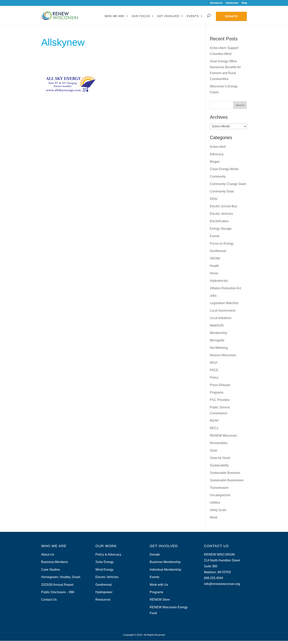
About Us (47, 554)
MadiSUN (217, 325)
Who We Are (114, 16)
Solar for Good (220, 458)
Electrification (219, 221)
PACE (214, 370)
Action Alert (218, 146)
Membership (218, 333)
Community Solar (222, 191)
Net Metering (219, 347)
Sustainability (219, 465)
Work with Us (159, 584)
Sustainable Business (225, 472)
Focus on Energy (222, 243)
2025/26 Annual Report (57, 584)
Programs (216, 392)
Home (214, 273)
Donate (231, 16)
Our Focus (141, 16)
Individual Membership (165, 569)
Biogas (215, 161)
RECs (214, 428)
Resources (216, 3)
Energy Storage (221, 228)
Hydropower (103, 592)
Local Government (222, 310)
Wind (213, 517)
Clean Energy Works (224, 169)
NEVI (213, 362)
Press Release (220, 385)
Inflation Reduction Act (225, 288)
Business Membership (165, 562)
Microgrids (217, 340)
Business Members (54, 562)
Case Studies (50, 569)
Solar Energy (104, 562)
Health (214, 265)
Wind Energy (104, 569)
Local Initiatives (220, 318)
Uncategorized (220, 495)
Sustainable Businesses (227, 480)
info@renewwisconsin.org (222, 584)
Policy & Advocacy (108, 554)
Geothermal (218, 251)
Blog (244, 3)
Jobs (213, 295)
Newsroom (232, 3)
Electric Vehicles (221, 213)
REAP (214, 420)
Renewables (218, 443)
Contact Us (49, 599)
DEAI (213, 198)
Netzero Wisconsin (223, 355)
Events (193, 16)
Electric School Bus (223, 206)
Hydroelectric (219, 280)
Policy (214, 377)
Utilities (215, 502)
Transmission (219, 487)
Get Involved (168, 16)
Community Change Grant (228, 184)
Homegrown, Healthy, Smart (60, 577)
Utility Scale (218, 510)
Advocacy (217, 154)
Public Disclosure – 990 (57, 592)
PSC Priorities (220, 400)
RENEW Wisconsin (223, 435)
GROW (215, 258)
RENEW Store (160, 599)
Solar (213, 450)
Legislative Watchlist (224, 303)
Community (218, 176)
